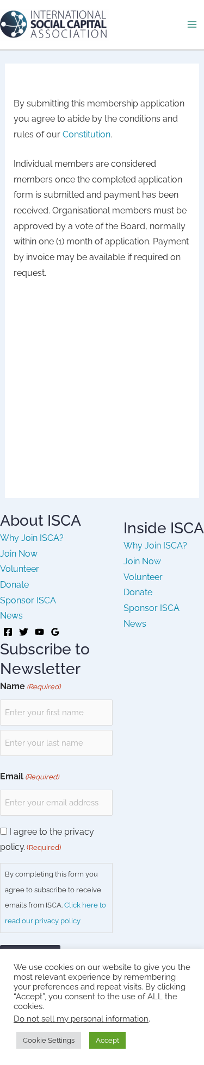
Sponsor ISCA (28, 600)
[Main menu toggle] (192, 24)
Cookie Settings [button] (49, 1040)
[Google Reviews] (55, 632)
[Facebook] (8, 632)
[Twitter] (23, 632)
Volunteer (19, 569)
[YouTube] (39, 632)
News (11, 615)
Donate (14, 584)
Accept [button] (107, 1040)
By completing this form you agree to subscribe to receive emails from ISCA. (55, 897)
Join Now (19, 554)
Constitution (86, 134)
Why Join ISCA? (32, 538)
